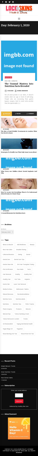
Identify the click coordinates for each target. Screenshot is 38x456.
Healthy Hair (7, 279)
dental (28, 254)
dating (20, 254)
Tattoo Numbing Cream (22, 314)
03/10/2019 (6, 169)
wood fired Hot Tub (27, 334)
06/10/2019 (6, 150)
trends (25, 319)
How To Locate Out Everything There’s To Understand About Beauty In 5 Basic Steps (19, 193)
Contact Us (9, 449)
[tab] (6, 113)
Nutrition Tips (17, 304)
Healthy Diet (28, 274)
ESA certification (8, 269)
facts (29, 269)
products (19, 309)
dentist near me (8, 264)
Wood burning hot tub (10, 334)
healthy (17, 274)
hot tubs (17, 279)
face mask (20, 269)
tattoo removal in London (11, 319)
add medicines (21, 244)
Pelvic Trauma (29, 304)
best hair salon (7, 249)
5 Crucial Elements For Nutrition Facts (13, 213)
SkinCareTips (7, 314)
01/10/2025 (6, 129)
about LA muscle (8, 244)
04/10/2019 (6, 190)
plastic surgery (7, 309)
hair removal (7, 274)
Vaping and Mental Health (25, 324)
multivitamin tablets (22, 289)
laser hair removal (20, 284)
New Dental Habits (7, 378)
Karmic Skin (6, 284)
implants (27, 279)
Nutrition (8, 77)
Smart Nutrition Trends (8, 372)
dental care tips (19, 259)
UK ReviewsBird (8, 324)
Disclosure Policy (20, 449)
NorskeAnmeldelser (23, 294)
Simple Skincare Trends (8, 366)
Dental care (6, 259)
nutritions (6, 304)
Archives (3, 229)
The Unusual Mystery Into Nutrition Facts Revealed (19, 85)
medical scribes (7, 289)
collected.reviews (8, 254)
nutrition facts (7, 299)
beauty (32, 244)
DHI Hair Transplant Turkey (25, 264)
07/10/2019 (6, 211)
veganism (20, 329)
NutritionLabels (20, 299)
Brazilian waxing (21, 249)
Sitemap (30, 449)
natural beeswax (8, 294)
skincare (28, 309)
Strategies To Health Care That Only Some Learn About (19, 152)
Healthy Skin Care (23, 406)
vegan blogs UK (8, 329)
